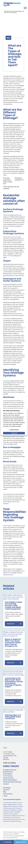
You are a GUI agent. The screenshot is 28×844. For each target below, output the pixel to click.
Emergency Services (9, 770)
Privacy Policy (7, 794)
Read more (10, 624)
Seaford (5, 819)
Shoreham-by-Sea (18, 819)
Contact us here (8, 575)
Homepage (6, 788)
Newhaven (21, 816)
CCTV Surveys (7, 776)
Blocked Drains (8, 772)
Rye (19, 817)
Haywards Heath (8, 812)
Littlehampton (7, 816)
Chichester (13, 806)
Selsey (10, 819)
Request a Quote (21, 842)
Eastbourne (6, 810)
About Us (6, 790)
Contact (6, 784)
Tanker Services (8, 778)
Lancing (11, 814)
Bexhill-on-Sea (17, 803)
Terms (5, 796)
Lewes (16, 814)
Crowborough (7, 808)
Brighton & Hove (16, 804)
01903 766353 (11, 766)
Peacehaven (7, 817)
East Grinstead (16, 808)
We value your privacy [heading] (11, 411)
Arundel (5, 803)
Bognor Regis (7, 804)
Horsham (6, 814)
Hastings (19, 810)
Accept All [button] (14, 433)
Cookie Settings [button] (14, 429)
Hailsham (13, 810)
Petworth (14, 817)
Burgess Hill (6, 806)
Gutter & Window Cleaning (12, 782)
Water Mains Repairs (10, 780)
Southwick (6, 821)
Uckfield (12, 821)
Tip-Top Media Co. (17, 840)
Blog (4, 792)
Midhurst (15, 816)
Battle (10, 803)
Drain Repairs (7, 774)
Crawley (20, 806)
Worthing (18, 821)
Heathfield (17, 812)
